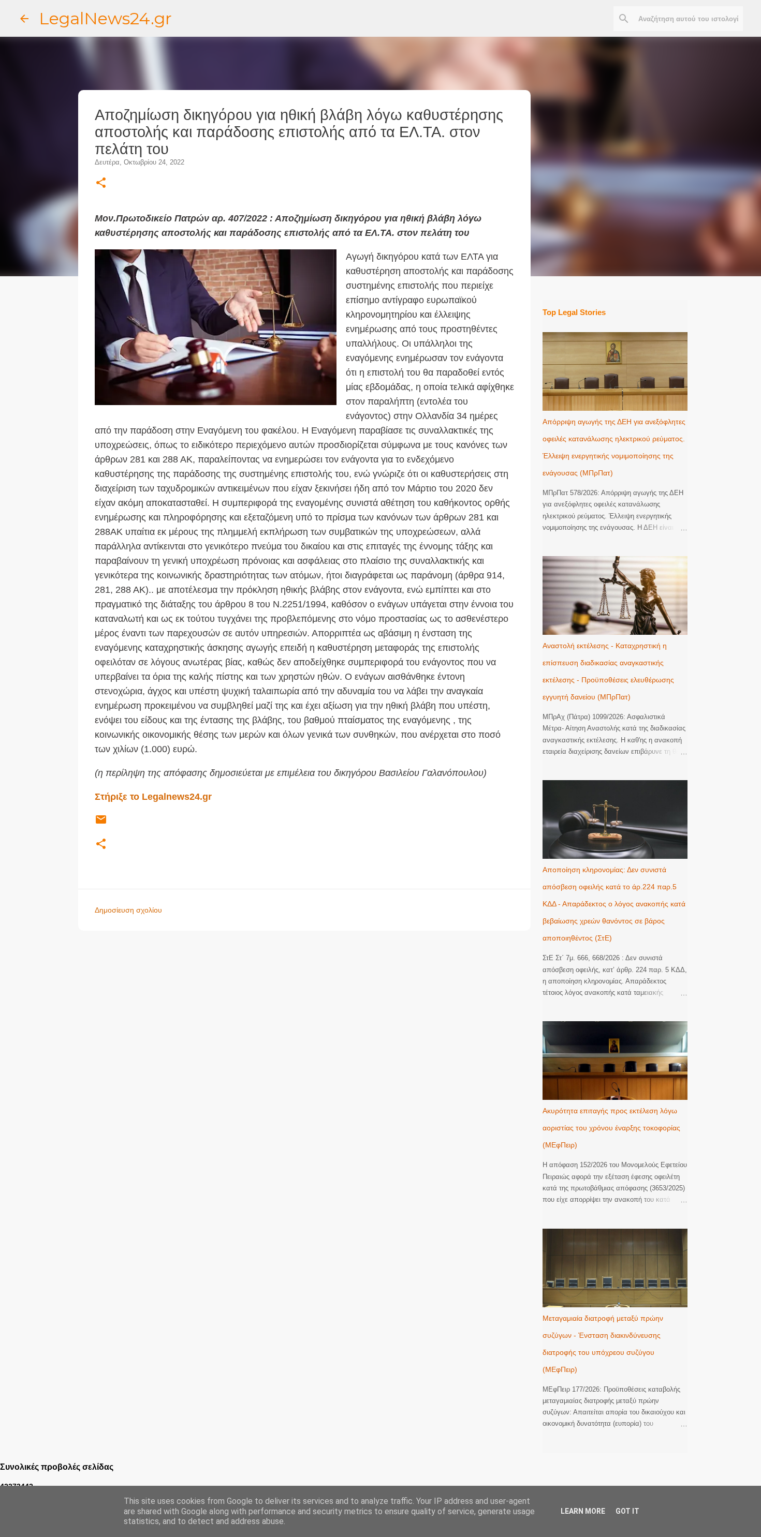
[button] (101, 183)
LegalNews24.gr (105, 18)
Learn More (583, 1511)
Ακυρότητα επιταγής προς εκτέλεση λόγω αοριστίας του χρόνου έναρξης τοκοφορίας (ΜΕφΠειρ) (611, 1128)
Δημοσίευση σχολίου (128, 910)
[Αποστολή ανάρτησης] (101, 823)
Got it (627, 1511)
